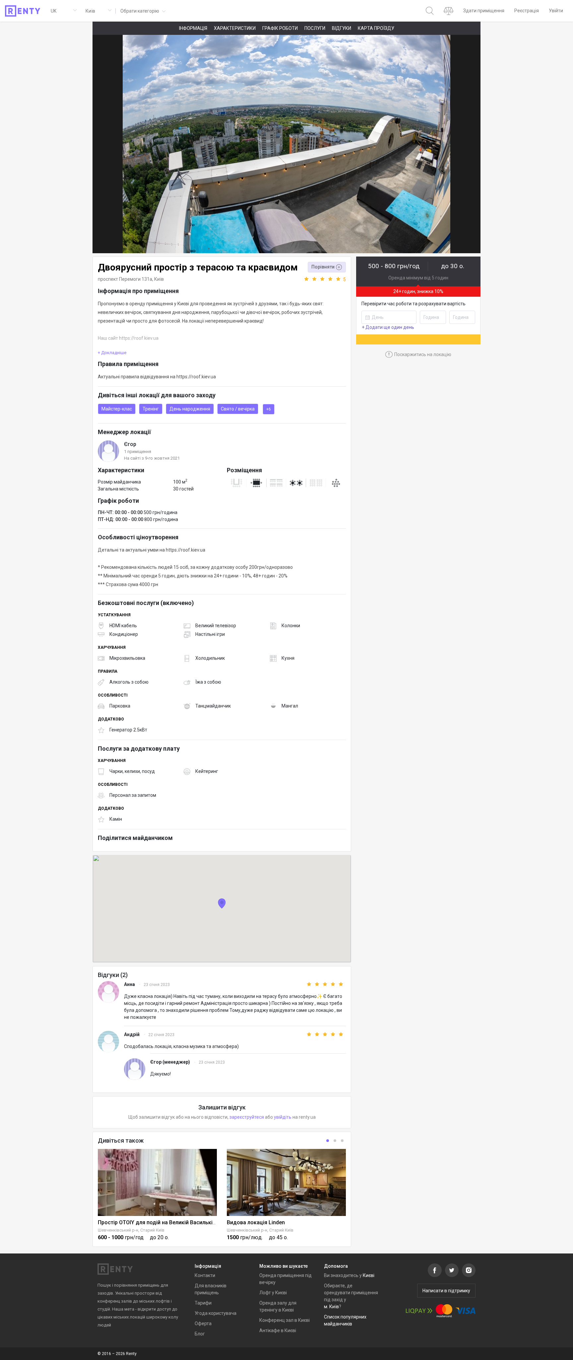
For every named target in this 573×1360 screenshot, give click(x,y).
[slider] (324, 279)
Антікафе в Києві (277, 1330)
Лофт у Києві (273, 1292)
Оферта (203, 1323)
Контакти (205, 1275)
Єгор (130, 444)
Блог (200, 1333)
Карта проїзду (376, 28)
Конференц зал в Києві (284, 1320)
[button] (142, 11)
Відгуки (341, 28)
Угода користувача (215, 1313)
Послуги (314, 28)
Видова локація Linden (256, 1222)
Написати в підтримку (446, 1290)
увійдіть (282, 1117)
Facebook (435, 1270)
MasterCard (444, 1310)
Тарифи (203, 1303)
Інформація (193, 28)
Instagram (469, 1270)
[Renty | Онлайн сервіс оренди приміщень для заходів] (22, 11)
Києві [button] (368, 1275)
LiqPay (419, 1310)
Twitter (452, 1270)
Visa (466, 1310)
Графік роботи (280, 28)
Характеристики (235, 28)
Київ (159, 279)
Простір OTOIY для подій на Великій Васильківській (163, 1222)
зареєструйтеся (246, 1117)
